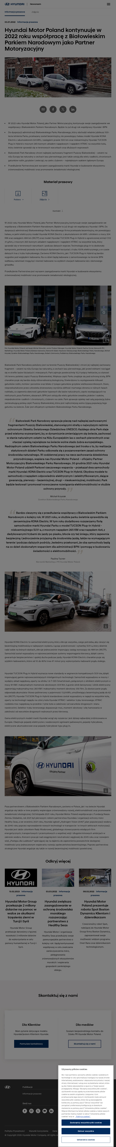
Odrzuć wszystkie (86, 1131)
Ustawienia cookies (86, 1140)
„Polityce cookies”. (82, 1116)
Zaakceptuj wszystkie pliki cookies (86, 1122)
